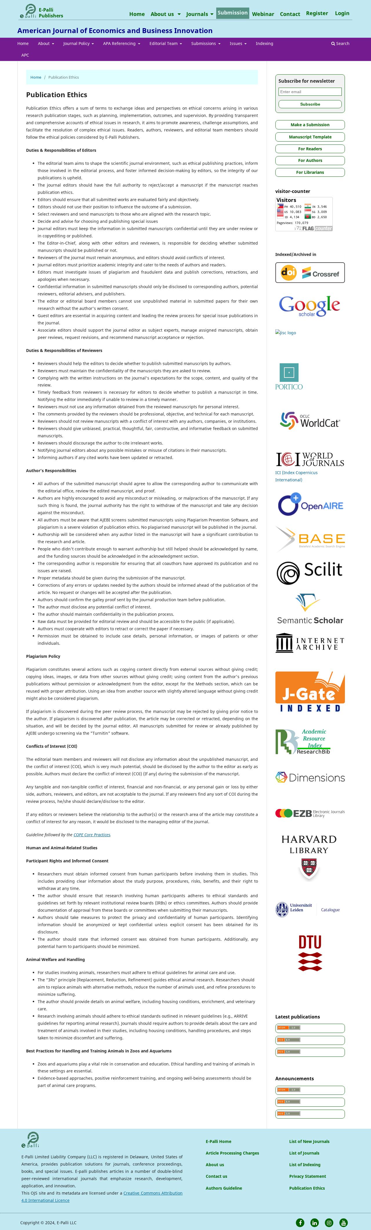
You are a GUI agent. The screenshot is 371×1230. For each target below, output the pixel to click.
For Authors (310, 160)
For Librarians (310, 172)
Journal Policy (77, 43)
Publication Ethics (307, 1188)
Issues (236, 43)
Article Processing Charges (232, 1153)
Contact (290, 13)
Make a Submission (310, 124)
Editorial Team (164, 43)
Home (23, 43)
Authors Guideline (224, 1188)
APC (25, 55)
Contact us (216, 1176)
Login (342, 13)
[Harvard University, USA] (310, 882)
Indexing (264, 43)
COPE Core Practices (92, 834)
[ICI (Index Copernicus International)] (310, 465)
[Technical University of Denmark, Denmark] (310, 970)
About (44, 43)
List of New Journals (309, 1141)
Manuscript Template (310, 137)
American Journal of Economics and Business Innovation (115, 30)
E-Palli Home (218, 1141)
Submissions (204, 43)
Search (342, 43)
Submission (233, 12)
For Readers (310, 148)
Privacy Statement (307, 1176)
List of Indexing (305, 1164)
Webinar (263, 13)
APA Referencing (120, 43)
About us (163, 13)
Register (317, 13)
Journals (197, 13)
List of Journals (304, 1153)
